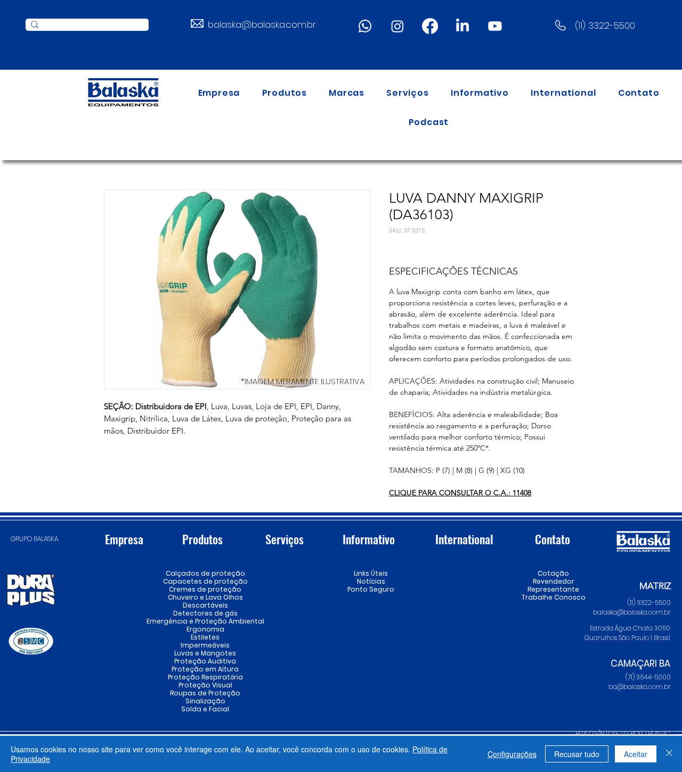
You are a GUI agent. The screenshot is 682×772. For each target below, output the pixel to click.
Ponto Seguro (370, 589)
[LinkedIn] (462, 26)
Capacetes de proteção (205, 581)
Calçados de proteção (205, 573)
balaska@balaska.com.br (262, 24)
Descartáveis (205, 605)
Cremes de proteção (205, 589)
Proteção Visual (205, 685)
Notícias (371, 581)
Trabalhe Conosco (553, 597)
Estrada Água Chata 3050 (630, 628)
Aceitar (635, 754)
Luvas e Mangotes (205, 653)
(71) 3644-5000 (648, 677)
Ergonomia (205, 629)
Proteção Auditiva (205, 661)
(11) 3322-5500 (605, 25)
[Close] (669, 753)
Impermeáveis (205, 645)
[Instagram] (397, 26)
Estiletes (205, 637)
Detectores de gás (205, 613)
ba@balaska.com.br (639, 686)
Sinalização (205, 701)
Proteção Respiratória (205, 677)
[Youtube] (495, 26)
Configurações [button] (512, 754)
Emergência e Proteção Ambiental (205, 621)
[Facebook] (430, 26)
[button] (284, 92)
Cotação (553, 573)
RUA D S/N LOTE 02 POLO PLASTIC (622, 733)
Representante (553, 589)
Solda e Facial (205, 709)
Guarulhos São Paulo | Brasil (627, 637)
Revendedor (553, 581)
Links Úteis (371, 573)
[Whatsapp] (365, 26)
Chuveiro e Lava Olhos (205, 597)
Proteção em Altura (205, 669)
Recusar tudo (576, 754)
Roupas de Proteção (205, 693)
